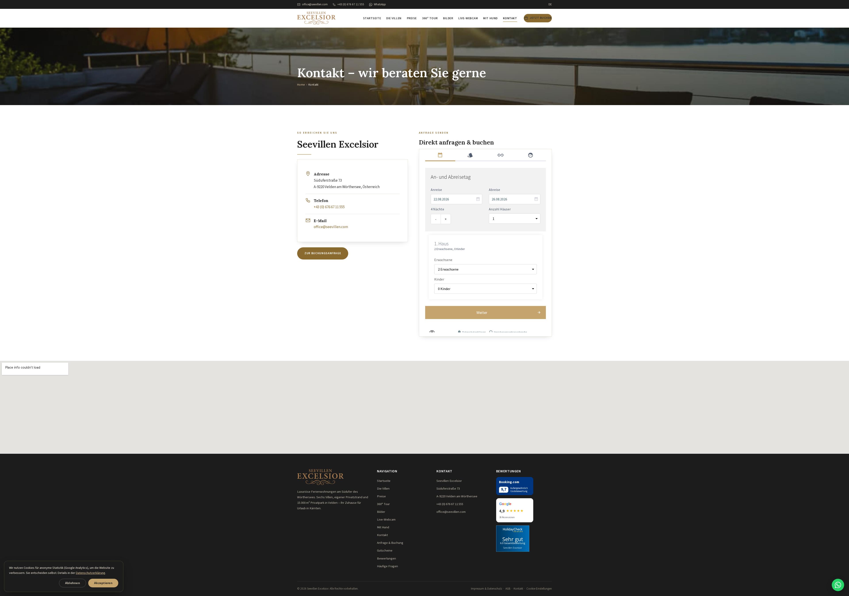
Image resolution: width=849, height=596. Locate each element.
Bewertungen (386, 558)
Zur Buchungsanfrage (322, 253)
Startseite (372, 18)
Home (301, 85)
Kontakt (510, 18)
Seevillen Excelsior (512, 547)
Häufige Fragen (387, 566)
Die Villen (394, 18)
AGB (507, 589)
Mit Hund (490, 18)
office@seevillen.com (315, 4)
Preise (412, 18)
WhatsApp (380, 4)
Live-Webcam (468, 18)
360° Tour (430, 18)
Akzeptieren (103, 583)
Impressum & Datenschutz (486, 589)
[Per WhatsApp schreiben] (838, 585)
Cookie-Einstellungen (539, 589)
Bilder (448, 18)
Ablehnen (72, 583)
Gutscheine (384, 550)
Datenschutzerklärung (90, 573)
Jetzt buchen (541, 18)
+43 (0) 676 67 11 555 (350, 4)
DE (550, 4)
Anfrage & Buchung (390, 542)
